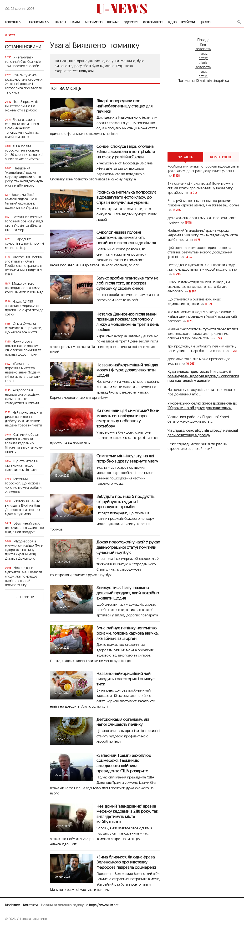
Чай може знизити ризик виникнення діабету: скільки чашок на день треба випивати (23, 418)
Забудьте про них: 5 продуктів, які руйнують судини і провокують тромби (126, 501)
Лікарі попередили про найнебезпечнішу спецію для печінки (124, 106)
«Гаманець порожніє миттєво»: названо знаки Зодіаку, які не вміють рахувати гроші (23, 372)
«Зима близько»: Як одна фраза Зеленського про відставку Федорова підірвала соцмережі (126, 862)
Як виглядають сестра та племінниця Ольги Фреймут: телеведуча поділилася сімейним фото (22, 128)
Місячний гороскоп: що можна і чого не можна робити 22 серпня (23, 485)
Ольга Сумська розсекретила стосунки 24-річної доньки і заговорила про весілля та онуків (23, 84)
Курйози (188, 22)
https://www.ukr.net (103, 905)
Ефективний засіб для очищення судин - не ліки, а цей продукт (24, 527)
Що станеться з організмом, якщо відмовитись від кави (21, 465)
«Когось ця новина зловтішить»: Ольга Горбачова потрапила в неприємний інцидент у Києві (23, 265)
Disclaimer (12, 905)
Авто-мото (93, 22)
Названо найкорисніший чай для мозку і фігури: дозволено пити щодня (127, 370)
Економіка (37, 22)
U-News (10, 35)
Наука (75, 22)
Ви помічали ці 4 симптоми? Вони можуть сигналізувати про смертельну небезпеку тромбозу (128, 418)
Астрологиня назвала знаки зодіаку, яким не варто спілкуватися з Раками (22, 396)
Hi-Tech (60, 22)
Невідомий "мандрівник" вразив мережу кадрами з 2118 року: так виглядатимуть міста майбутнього (24, 177)
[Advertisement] (203, 117)
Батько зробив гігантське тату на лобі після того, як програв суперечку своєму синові (127, 283)
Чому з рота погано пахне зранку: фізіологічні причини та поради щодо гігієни (23, 348)
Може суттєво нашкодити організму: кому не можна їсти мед (24, 287)
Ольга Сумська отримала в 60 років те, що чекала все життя (23, 327)
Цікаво (205, 22)
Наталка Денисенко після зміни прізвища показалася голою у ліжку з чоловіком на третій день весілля (128, 321)
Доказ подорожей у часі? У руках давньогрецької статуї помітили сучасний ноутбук (128, 547)
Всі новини (24, 597)
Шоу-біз (113, 22)
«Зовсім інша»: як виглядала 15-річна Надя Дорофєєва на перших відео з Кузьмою (23, 507)
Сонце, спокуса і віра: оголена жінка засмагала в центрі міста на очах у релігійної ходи (126, 151)
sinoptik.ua (221, 80)
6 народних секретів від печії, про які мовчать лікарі (24, 243)
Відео (172, 22)
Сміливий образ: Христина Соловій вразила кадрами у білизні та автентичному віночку (24, 443)
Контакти (30, 905)
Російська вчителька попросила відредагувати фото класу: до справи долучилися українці (127, 197)
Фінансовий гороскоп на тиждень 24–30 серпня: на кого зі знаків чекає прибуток (24, 152)
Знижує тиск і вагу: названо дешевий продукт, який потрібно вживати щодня (128, 592)
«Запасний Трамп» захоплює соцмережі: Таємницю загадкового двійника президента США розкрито (124, 763)
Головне (11, 22)
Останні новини (23, 46)
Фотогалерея (153, 22)
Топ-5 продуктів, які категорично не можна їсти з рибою (22, 106)
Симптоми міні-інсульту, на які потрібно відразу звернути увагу (127, 458)
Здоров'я (131, 22)
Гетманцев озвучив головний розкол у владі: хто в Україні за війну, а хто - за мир (24, 223)
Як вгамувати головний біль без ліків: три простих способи (23, 61)
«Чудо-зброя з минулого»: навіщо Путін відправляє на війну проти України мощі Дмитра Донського (24, 550)
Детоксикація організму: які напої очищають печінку (123, 722)
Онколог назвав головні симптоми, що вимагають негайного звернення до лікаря (126, 237)
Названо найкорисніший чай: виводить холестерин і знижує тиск (126, 678)
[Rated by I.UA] (15, 928)
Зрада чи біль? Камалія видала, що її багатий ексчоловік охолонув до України (21, 201)
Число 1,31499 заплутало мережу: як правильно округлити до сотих (24, 307)
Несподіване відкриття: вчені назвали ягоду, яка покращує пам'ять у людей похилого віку (23, 576)
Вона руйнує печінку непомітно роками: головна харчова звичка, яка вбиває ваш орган (128, 633)
